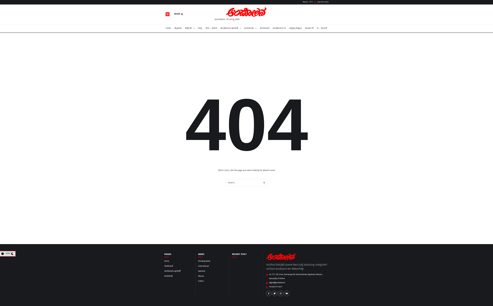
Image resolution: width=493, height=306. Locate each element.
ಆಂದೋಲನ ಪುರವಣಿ (172, 271)
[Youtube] (286, 293)
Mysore (201, 276)
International (203, 266)
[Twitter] (274, 293)
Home (166, 261)
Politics (201, 281)
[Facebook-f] (268, 293)
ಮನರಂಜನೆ (168, 266)
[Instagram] (280, 293)
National (201, 271)
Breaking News (204, 261)
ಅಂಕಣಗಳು (168, 276)
